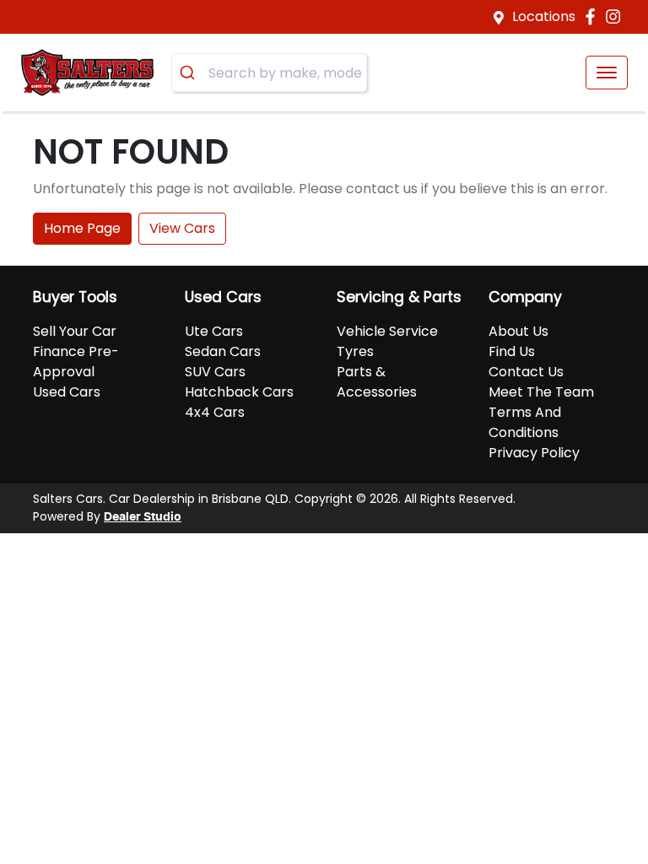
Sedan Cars (223, 351)
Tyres (355, 351)
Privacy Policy (534, 452)
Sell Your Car (74, 331)
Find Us (512, 351)
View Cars (182, 228)
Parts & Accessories (377, 382)
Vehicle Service (387, 331)
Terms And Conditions (525, 422)
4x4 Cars (215, 412)
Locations (543, 16)
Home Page (82, 228)
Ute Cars (214, 331)
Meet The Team (541, 392)
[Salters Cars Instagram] (616, 16)
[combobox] (269, 72)
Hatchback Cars (239, 392)
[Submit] (190, 72)
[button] (607, 72)
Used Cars (66, 392)
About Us (518, 331)
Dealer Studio (142, 517)
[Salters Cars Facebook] (593, 16)
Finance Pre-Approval (76, 361)
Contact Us (526, 371)
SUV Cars (215, 371)
